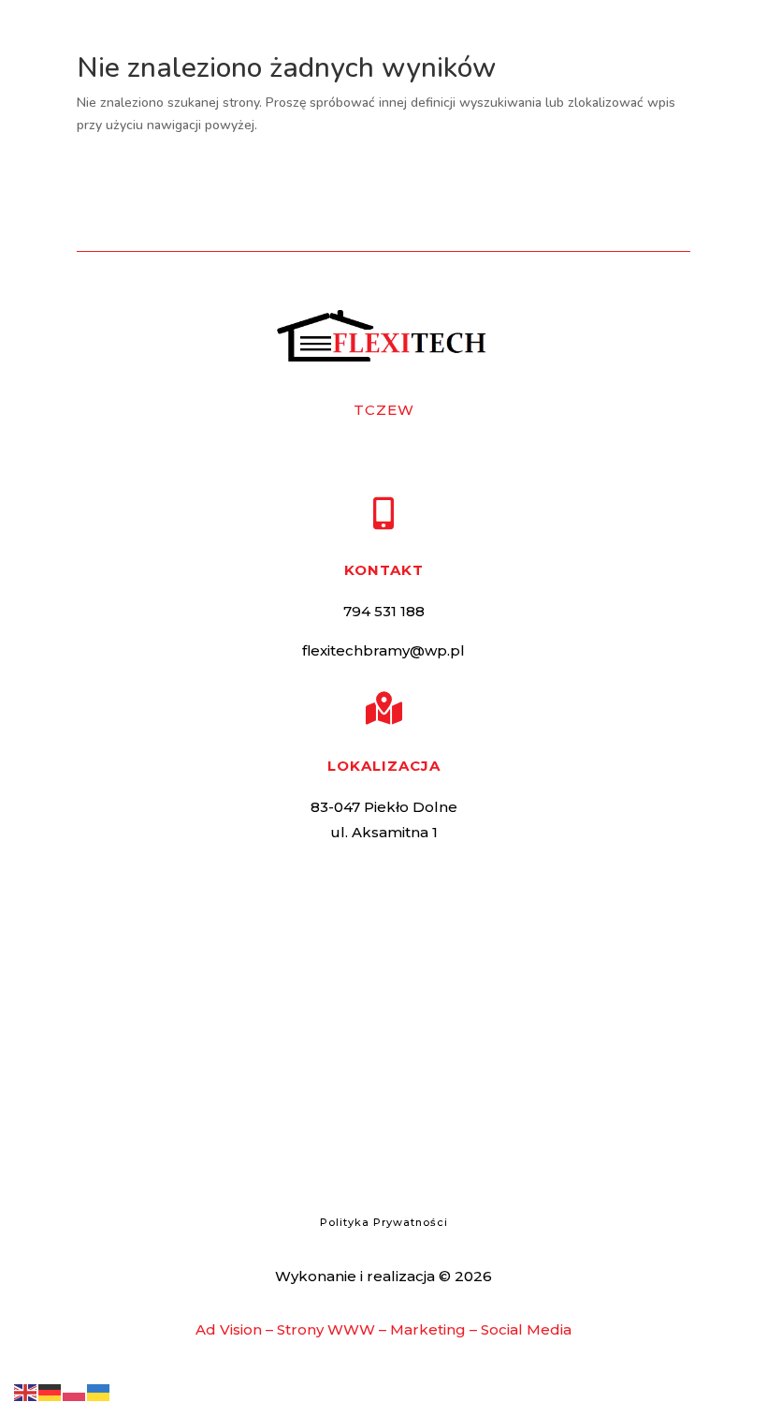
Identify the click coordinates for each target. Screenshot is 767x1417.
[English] (26, 1391)
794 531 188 (384, 611)
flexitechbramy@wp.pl (383, 650)
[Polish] (75, 1391)
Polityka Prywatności (384, 1222)
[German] (50, 1391)
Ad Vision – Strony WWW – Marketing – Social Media (383, 1329)
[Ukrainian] (99, 1391)
